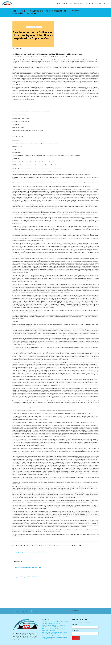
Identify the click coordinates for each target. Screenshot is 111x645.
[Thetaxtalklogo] (7, 4)
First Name (74, 624)
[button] (69, 4)
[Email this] (14, 611)
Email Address (75, 630)
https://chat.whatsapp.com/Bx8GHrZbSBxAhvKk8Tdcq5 (28, 567)
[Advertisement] (78, 34)
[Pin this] (26, 611)
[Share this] (17, 611)
